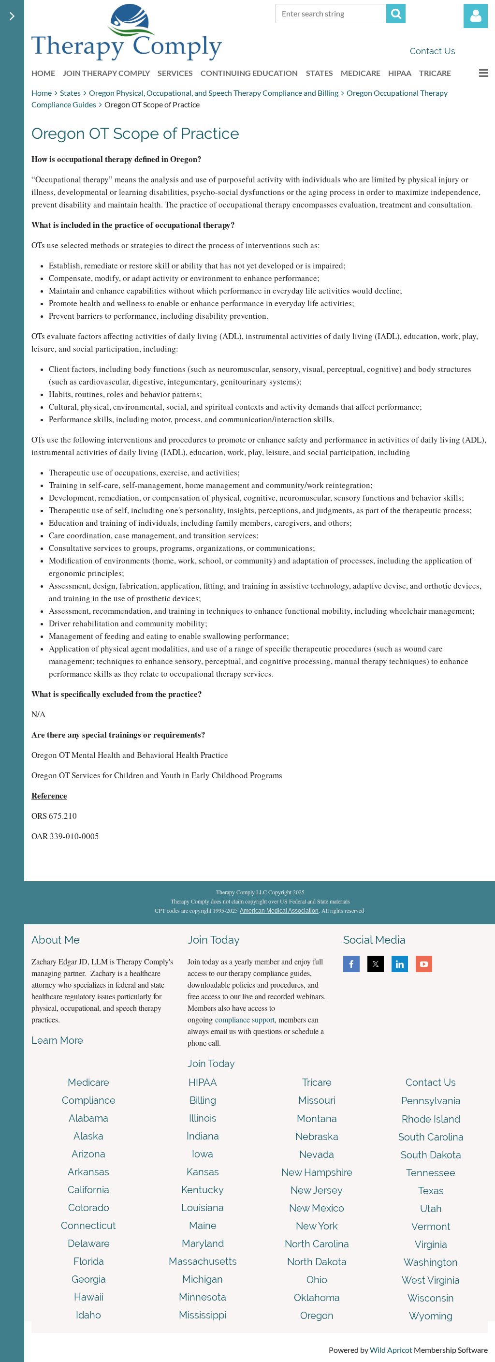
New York (317, 1226)
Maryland (203, 1243)
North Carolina (317, 1244)
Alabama (88, 1118)
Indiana (203, 1136)
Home (41, 92)
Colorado (88, 1208)
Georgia (89, 1279)
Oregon (317, 1315)
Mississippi (202, 1315)
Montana (317, 1119)
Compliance (89, 1100)
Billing (202, 1100)
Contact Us (432, 51)
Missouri (316, 1100)
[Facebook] (351, 964)
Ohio (316, 1280)
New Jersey (317, 1190)
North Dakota (317, 1262)
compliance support (245, 1019)
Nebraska (316, 1136)
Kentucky (202, 1190)
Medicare (88, 1082)
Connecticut (88, 1225)
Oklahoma (317, 1297)
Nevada (316, 1154)
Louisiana (202, 1208)
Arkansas (88, 1172)
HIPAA (203, 1082)
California (88, 1190)
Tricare (317, 1082)
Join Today (211, 1063)
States (70, 92)
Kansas (203, 1172)
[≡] (473, 72)
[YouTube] (424, 964)
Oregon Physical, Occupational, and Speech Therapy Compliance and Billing (213, 92)
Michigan (202, 1279)
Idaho (88, 1315)
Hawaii (88, 1297)
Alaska (88, 1136)
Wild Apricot (391, 1349)
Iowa (202, 1154)
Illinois (203, 1118)
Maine (203, 1225)
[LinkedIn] (400, 964)
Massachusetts (203, 1261)
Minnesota (202, 1297)
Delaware (89, 1243)
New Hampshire (316, 1172)
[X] (375, 964)
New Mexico (316, 1208)
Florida (88, 1261)
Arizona (88, 1154)
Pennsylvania (431, 1101)
